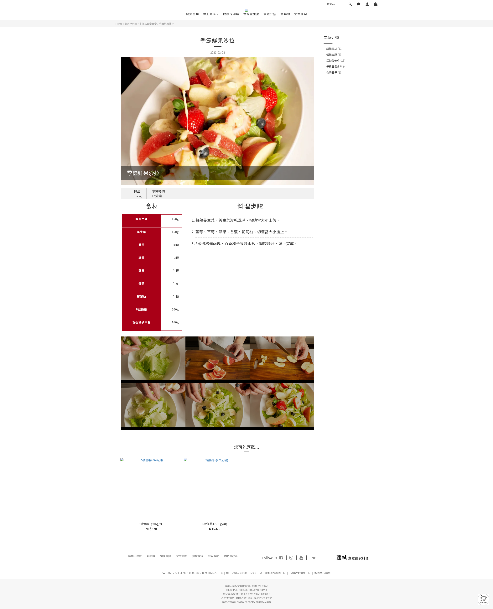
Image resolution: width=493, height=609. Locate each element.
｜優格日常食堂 (148, 23)
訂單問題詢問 (272, 573)
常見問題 (165, 556)
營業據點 (300, 14)
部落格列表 (131, 23)
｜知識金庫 (332, 54)
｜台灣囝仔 (332, 73)
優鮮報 (285, 14)
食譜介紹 (270, 14)
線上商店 (209, 14)
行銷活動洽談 (297, 573)
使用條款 (213, 556)
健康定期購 (231, 14)
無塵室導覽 (135, 556)
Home (119, 23)
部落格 (151, 556)
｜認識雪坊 (333, 48)
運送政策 (197, 556)
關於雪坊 (192, 14)
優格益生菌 (251, 14)
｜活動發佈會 (334, 60)
